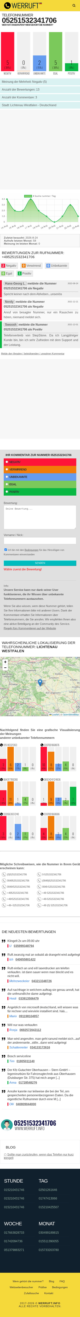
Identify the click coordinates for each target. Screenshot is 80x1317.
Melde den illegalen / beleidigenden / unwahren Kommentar (32, 353)
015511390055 (49, 1241)
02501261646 (48, 1189)
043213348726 (42, 981)
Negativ (14, 462)
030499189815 (49, 1232)
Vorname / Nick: (13, 535)
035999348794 (24, 945)
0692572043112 (30, 1030)
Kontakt (48, 1293)
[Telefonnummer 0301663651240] (18, 839)
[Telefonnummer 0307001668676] (59, 770)
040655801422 (25, 959)
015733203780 (49, 1250)
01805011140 (26, 1061)
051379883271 (14, 1250)
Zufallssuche (31, 1293)
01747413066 (48, 1198)
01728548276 (28, 1082)
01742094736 (13, 1241)
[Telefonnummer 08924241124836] (59, 804)
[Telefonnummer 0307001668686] (59, 839)
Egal (12, 484)
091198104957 (29, 1016)
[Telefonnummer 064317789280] (18, 804)
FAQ (62, 1281)
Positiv (14, 491)
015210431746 (14, 1189)
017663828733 (14, 1232)
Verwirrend (18, 469)
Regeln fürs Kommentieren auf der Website (30, 628)
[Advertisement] (40, 149)
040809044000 (26, 1104)
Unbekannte (18, 476)
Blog (51, 1281)
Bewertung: (10, 503)
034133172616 (40, 1047)
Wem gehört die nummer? (28, 1281)
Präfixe (43, 1287)
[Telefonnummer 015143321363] (18, 770)
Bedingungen (32, 550)
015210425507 (49, 1207)
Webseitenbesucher (21, 1287)
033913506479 (29, 998)
